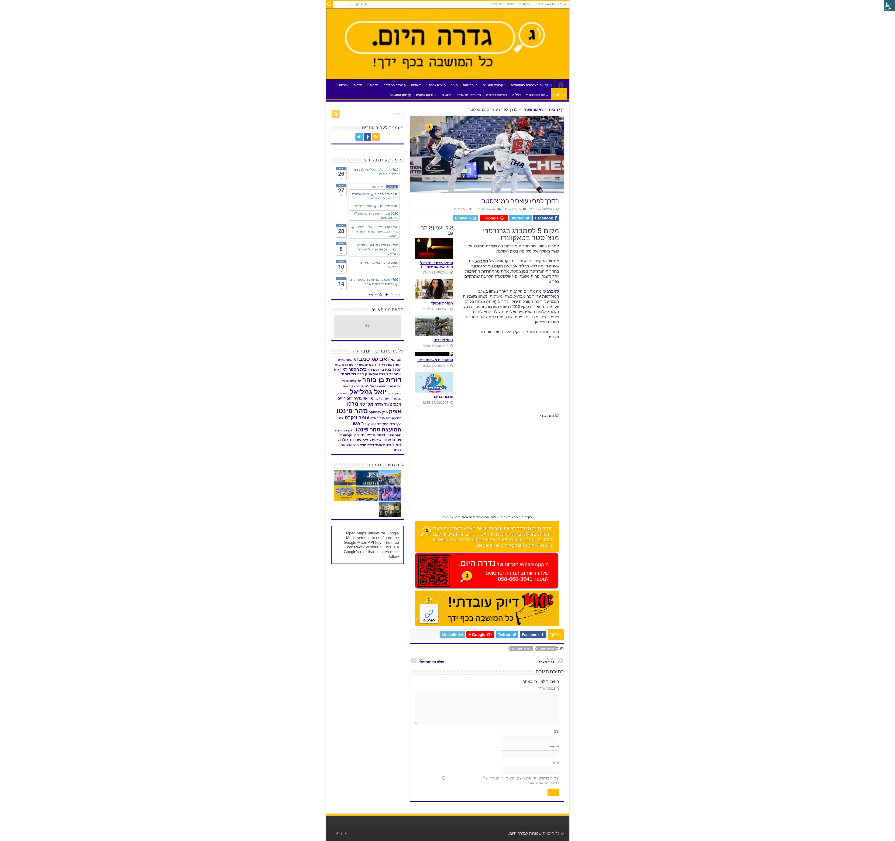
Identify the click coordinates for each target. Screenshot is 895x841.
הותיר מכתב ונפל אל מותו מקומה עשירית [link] (436, 264)
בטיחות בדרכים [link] (496, 95)
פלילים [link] (516, 95)
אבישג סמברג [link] (546, 648)
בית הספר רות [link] (376, 369)
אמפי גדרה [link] (345, 360)
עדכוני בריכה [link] (443, 397)
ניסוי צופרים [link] (443, 340)
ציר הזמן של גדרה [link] (469, 95)
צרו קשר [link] (497, 4)
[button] (375, 294)
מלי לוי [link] (366, 404)
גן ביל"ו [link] (362, 374)
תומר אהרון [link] (352, 445)
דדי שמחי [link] (348, 374)
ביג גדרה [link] (370, 364)
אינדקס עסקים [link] (426, 95)
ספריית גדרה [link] (377, 418)
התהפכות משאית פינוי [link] (435, 360)
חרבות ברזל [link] (356, 386)
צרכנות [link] (343, 85)
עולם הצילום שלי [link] (431, 660)
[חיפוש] (329, 4)
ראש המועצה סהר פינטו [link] (377, 426)
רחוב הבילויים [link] (372, 435)
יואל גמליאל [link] (368, 392)
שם (556, 731)
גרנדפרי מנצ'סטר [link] (521, 648)
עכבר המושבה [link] (393, 85)
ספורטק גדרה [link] (393, 418)
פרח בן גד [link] (370, 424)
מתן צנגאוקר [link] (378, 412)
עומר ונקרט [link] (357, 417)
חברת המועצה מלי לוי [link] (379, 386)
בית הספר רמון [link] (353, 369)
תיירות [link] (358, 85)
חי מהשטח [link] (470, 85)
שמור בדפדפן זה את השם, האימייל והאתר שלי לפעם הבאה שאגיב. (520, 780)
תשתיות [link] (416, 85)
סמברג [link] (553, 291)
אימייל (554, 747)
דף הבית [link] (524, 4)
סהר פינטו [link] (352, 411)
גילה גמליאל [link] (376, 374)
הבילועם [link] (355, 381)
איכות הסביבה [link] (538, 95)
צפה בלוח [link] (394, 294)
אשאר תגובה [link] (486, 209)
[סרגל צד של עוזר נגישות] (889, 5)
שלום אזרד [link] (383, 445)
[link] (366, 4)
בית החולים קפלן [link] (353, 364)
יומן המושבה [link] (398, 95)
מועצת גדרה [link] (437, 85)
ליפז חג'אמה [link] (382, 398)
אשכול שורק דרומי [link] (389, 364)
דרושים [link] (446, 95)
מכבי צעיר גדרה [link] (388, 404)
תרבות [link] (374, 85)
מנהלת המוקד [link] (442, 303)
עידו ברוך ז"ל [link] (386, 424)
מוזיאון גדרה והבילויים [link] (355, 398)
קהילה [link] (560, 95)
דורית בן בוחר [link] (381, 379)
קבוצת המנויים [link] (493, 85)
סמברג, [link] (481, 261)
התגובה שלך (548, 688)
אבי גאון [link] (394, 360)
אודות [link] (511, 4)
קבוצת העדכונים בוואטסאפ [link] (529, 85)
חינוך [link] (454, 85)
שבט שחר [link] (391, 440)
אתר (555, 762)
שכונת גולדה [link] (372, 440)
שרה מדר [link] (367, 445)
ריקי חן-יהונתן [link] (349, 435)
